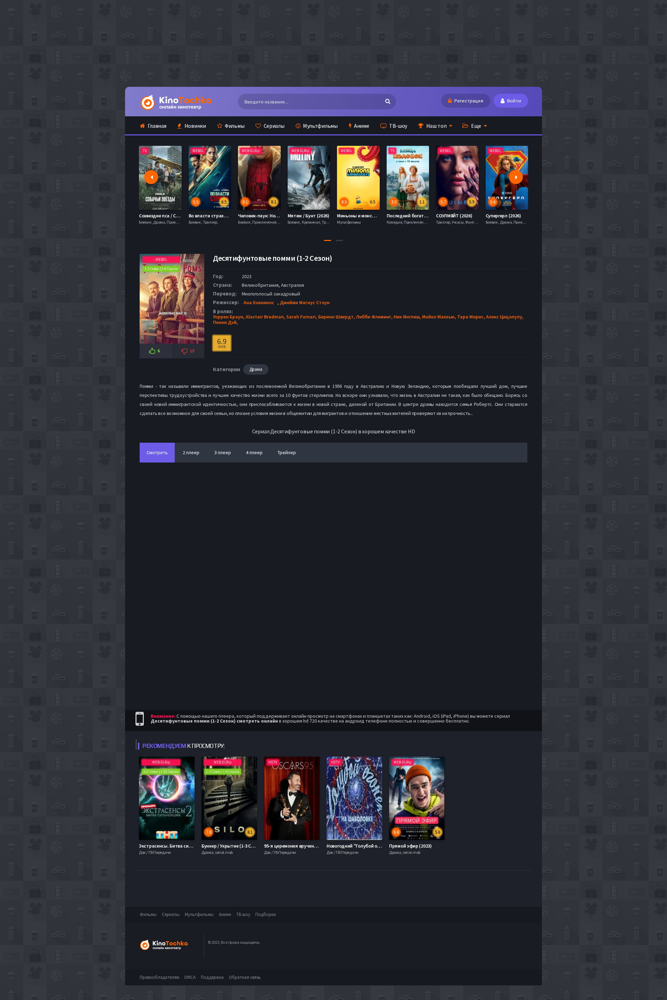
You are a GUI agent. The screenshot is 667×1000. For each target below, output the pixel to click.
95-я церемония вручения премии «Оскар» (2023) (316, 846)
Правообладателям (159, 977)
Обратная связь (245, 977)
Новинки (194, 125)
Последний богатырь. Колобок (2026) (377, 215)
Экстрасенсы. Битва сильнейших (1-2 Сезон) (186, 846)
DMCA (190, 977)
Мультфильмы (319, 125)
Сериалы (274, 125)
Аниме (361, 125)
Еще (475, 125)
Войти (513, 101)
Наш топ (436, 125)
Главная (156, 125)
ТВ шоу (243, 914)
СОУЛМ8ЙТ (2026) (405, 215)
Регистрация (468, 101)
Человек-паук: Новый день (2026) (224, 215)
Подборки (265, 914)
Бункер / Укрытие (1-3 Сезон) (231, 846)
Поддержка (212, 977)
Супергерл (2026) (454, 215)
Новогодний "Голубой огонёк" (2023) (366, 846)
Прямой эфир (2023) (410, 846)
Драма (255, 369)
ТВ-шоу (397, 125)
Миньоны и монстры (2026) (316, 215)
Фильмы (234, 125)
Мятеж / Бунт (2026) (259, 215)
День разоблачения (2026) (514, 215)
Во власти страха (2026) (165, 215)
